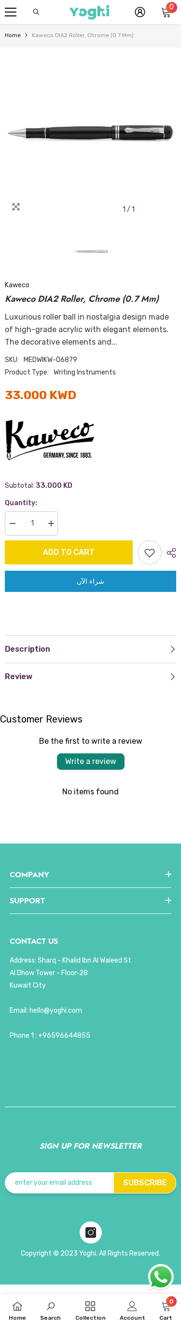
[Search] (36, 12)
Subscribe (145, 1182)
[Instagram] (91, 1232)
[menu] (10, 12)
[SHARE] (169, 552)
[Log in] (140, 12)
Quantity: (21, 503)
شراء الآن (90, 581)
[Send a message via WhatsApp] (161, 1277)
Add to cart (69, 552)
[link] (50, 1310)
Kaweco (17, 285)
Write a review (90, 761)
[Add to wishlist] (150, 552)
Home (13, 35)
